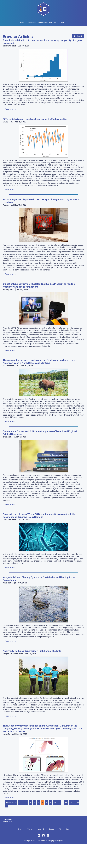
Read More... (10, 109)
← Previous (11, 802)
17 (66, 802)
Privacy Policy (64, 829)
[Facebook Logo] (43, 835)
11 (59, 802)
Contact (51, 829)
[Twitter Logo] (39, 835)
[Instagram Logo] (48, 835)
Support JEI (40, 829)
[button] (48, 22)
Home (22, 22)
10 (55, 802)
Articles (31, 22)
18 (71, 802)
